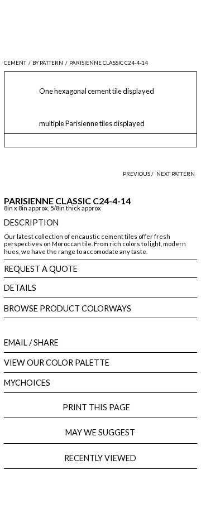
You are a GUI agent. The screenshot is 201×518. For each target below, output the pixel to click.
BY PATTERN (47, 63)
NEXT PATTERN (175, 174)
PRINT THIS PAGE (100, 407)
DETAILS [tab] (20, 287)
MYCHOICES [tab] (27, 382)
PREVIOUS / (139, 174)
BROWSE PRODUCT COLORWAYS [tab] (67, 308)
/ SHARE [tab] (31, 342)
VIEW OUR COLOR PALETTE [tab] (56, 362)
